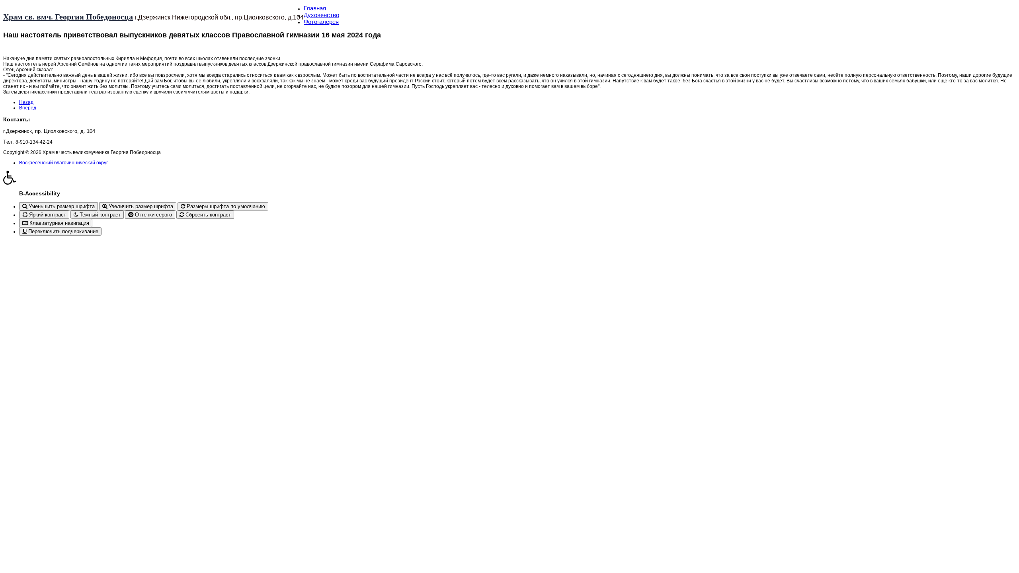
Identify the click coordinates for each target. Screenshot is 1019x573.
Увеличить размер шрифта (140, 206)
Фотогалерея (321, 21)
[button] (509, 177)
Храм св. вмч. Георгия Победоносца (68, 16)
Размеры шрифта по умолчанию (225, 206)
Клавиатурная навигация (58, 223)
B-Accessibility (39, 193)
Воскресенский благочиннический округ (63, 163)
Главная (315, 8)
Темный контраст (99, 215)
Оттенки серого (152, 215)
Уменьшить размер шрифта (61, 206)
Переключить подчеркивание (62, 231)
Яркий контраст (46, 215)
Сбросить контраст (207, 215)
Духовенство (321, 15)
